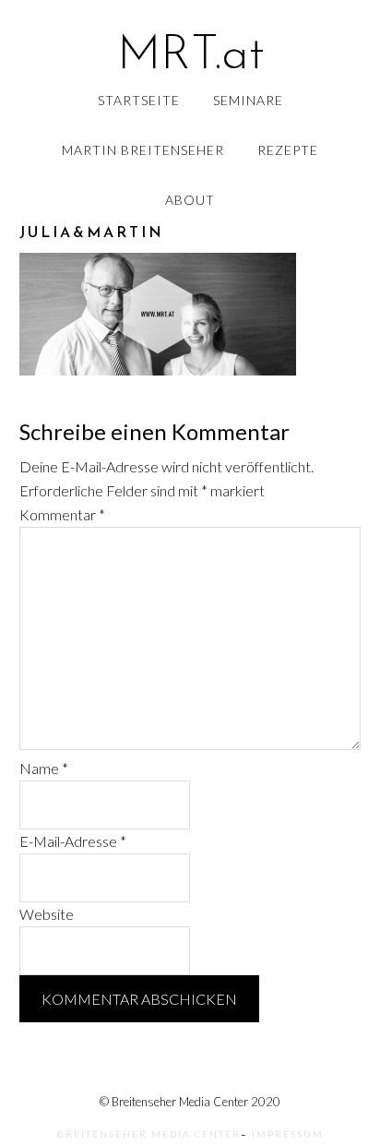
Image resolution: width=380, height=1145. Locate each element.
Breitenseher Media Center (149, 1133)
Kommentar (62, 514)
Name (43, 768)
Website (46, 914)
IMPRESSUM (288, 1133)
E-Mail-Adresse (72, 841)
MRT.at (190, 56)
